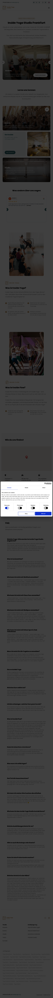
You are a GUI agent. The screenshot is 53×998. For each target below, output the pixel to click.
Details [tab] (26, 487)
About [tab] (43, 487)
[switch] (20, 508)
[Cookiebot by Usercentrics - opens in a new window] (45, 484)
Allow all (43, 513)
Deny (26, 513)
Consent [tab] (9, 487)
